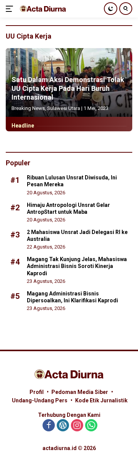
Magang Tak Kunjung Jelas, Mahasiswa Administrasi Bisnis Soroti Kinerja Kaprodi (77, 266)
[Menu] (11, 8)
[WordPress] (63, 425)
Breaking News (28, 108)
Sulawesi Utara (63, 108)
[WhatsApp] (91, 425)
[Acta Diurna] (42, 8)
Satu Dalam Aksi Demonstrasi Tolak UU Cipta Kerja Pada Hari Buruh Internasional (68, 89)
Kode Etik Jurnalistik (101, 400)
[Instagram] (77, 425)
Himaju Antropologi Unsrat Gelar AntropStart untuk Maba (68, 208)
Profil (37, 392)
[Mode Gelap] (110, 8)
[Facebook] (49, 425)
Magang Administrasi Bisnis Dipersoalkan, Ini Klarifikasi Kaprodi (72, 296)
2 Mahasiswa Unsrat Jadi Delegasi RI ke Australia (77, 235)
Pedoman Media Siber (79, 392)
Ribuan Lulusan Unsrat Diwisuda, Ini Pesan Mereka (72, 180)
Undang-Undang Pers (39, 400)
